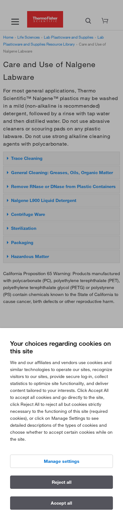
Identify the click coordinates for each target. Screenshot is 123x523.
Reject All (62, 482)
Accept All (61, 503)
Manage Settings (61, 461)
